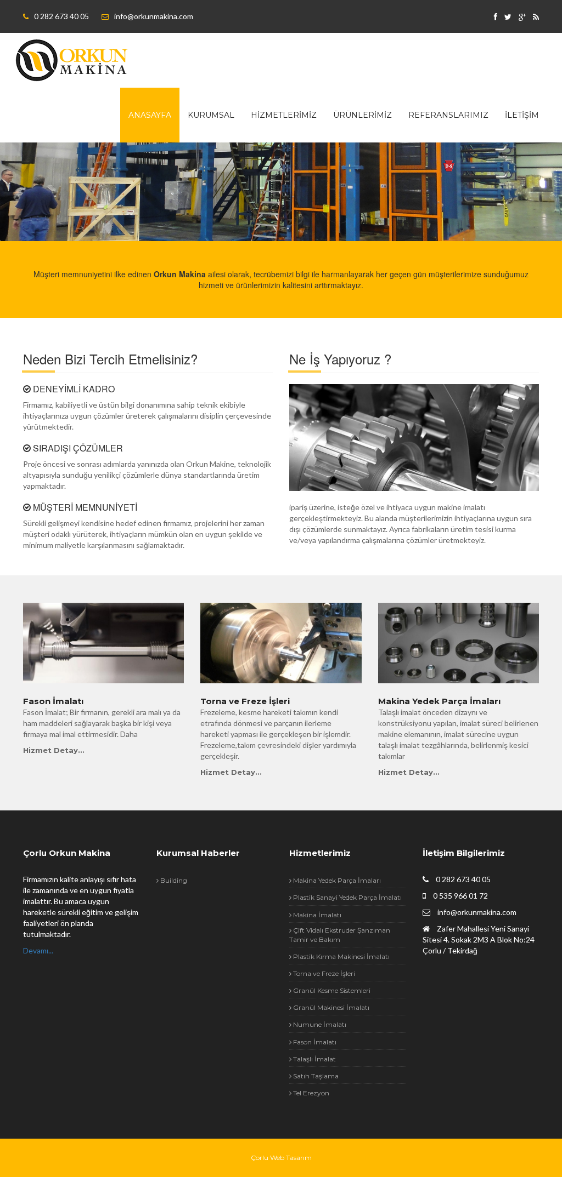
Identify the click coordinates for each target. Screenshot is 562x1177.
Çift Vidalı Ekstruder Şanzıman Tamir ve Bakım (339, 935)
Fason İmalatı (53, 701)
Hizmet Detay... (54, 750)
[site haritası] (536, 17)
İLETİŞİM (522, 115)
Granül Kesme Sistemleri (330, 990)
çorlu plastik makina (72, 60)
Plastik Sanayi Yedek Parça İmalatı (346, 897)
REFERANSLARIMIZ (448, 115)
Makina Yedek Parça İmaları (439, 701)
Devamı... (38, 950)
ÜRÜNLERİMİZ (362, 115)
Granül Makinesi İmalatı (330, 1007)
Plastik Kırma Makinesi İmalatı (340, 956)
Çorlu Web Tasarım (281, 1157)
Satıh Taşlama (315, 1076)
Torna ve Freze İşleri (245, 701)
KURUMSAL (211, 115)
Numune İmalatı (318, 1024)
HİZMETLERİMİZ (284, 115)
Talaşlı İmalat (313, 1059)
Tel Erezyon (310, 1093)
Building (173, 880)
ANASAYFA (149, 115)
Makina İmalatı (316, 915)
